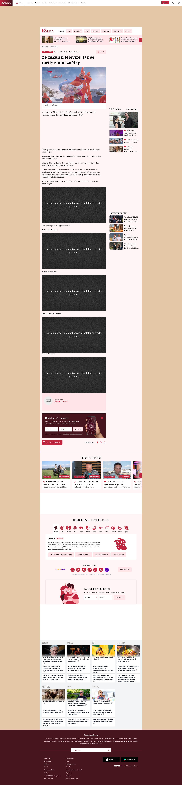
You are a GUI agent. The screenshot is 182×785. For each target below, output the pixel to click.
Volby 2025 (61, 741)
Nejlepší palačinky (85, 743)
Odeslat (78, 429)
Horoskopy (52, 3)
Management (70, 758)
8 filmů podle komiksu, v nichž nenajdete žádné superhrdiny (52, 711)
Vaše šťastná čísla (89, 565)
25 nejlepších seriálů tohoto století (53, 701)
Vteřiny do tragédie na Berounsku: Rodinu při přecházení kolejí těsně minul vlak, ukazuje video (53, 677)
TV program (81, 738)
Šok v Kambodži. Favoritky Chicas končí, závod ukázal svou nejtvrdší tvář (131, 246)
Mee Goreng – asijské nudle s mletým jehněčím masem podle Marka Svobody (127, 659)
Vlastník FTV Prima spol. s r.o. (52, 776)
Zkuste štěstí (124, 569)
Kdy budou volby (109, 738)
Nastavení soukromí (72, 779)
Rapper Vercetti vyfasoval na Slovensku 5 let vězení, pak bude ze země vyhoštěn (78, 712)
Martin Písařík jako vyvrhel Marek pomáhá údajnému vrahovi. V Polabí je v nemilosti (116, 485)
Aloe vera (93, 741)
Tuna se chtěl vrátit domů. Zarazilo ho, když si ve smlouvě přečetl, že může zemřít (86, 485)
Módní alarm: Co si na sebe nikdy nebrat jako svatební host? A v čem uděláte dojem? (129, 40)
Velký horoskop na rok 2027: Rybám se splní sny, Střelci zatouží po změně (95, 39)
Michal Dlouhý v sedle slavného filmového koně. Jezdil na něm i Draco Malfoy (55, 484)
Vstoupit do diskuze (53, 442)
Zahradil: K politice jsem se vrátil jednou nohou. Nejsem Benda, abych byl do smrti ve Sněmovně (53, 659)
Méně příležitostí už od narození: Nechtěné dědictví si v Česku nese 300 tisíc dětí (62, 40)
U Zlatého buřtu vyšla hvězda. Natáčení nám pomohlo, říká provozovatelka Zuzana (77, 668)
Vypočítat (119, 597)
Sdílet (102, 52)
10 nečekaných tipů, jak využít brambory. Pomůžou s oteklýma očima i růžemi (102, 712)
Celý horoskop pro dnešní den (61, 554)
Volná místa (47, 761)
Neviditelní (62, 3)
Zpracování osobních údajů (74, 770)
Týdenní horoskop (83, 554)
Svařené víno (69, 741)
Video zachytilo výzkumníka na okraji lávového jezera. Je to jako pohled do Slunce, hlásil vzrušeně (103, 677)
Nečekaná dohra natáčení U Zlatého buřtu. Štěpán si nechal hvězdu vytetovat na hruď (77, 677)
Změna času (89, 738)
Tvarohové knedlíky (132, 741)
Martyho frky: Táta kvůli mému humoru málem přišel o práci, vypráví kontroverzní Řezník (77, 703)
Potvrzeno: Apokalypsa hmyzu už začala (103, 658)
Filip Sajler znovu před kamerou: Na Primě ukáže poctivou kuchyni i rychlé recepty (130, 228)
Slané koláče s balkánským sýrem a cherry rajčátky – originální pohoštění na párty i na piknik (128, 668)
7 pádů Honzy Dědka (50, 741)
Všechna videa (131, 109)
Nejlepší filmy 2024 (60, 738)
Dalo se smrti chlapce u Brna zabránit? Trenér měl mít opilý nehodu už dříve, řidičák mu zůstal (53, 668)
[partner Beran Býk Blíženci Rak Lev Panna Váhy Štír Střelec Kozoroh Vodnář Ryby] (105, 597)
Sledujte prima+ (73, 3)
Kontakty (68, 767)
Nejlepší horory (71, 738)
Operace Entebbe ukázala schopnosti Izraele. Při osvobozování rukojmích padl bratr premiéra (103, 669)
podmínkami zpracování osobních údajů (72, 434)
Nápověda (69, 773)
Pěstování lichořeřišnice (105, 741)
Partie (96, 738)
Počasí (101, 738)
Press (67, 761)
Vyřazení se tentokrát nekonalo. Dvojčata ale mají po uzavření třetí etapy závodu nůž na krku (131, 237)
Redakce (68, 776)
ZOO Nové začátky (121, 738)
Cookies (46, 773)
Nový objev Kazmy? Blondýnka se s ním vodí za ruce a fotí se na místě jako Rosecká (78, 721)
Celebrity (30, 3)
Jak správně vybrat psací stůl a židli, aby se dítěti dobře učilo (102, 702)
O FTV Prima (47, 758)
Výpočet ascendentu (119, 741)
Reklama (46, 764)
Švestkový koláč (97, 743)
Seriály (44, 3)
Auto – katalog (132, 738)
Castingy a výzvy (71, 764)
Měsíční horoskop (101, 554)
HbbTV (46, 767)
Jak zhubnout (49, 738)
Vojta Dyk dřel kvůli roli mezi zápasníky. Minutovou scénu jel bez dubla (131, 219)
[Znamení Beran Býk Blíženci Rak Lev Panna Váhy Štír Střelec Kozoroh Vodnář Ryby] (65, 429)
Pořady (83, 3)
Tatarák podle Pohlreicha (81, 741)
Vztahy (37, 3)
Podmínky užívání (49, 770)
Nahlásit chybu (48, 779)
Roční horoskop (118, 554)
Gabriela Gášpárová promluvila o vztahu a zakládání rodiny (131, 150)
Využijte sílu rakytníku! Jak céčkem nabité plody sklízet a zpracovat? (103, 720)
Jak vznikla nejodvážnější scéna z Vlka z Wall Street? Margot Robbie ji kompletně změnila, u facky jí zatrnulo (53, 722)
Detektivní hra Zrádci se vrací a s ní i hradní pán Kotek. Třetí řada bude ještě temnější (78, 659)
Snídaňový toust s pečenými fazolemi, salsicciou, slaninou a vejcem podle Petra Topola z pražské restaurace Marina (127, 678)
